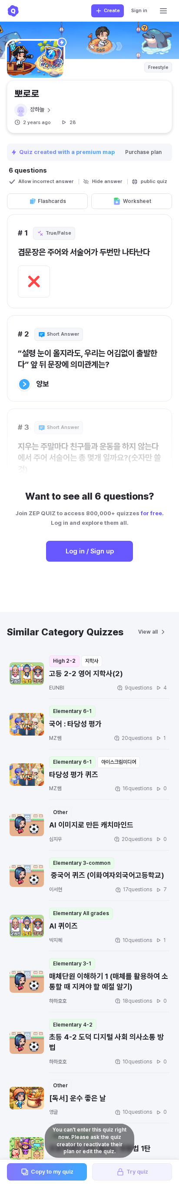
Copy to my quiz (52, 1171)
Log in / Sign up (90, 551)
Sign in (139, 10)
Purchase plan (143, 152)
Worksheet (137, 201)
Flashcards (52, 201)
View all (148, 632)
